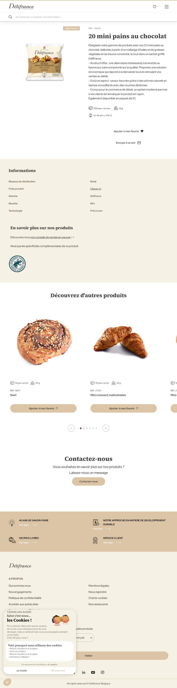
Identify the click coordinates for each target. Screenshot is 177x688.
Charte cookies (97, 598)
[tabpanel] (123, 362)
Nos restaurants (98, 604)
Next (105, 428)
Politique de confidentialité (25, 598)
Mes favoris (154, 6)
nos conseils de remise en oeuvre (50, 237)
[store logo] (21, 6)
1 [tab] (80, 428)
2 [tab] (84, 428)
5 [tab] (93, 428)
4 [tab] (90, 428)
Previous (71, 428)
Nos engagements (20, 592)
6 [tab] (96, 428)
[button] (43, 408)
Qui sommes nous (20, 585)
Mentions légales (98, 585)
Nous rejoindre (97, 592)
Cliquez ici (95, 188)
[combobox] (88, 17)
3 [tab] (87, 428)
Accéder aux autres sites (23, 604)
